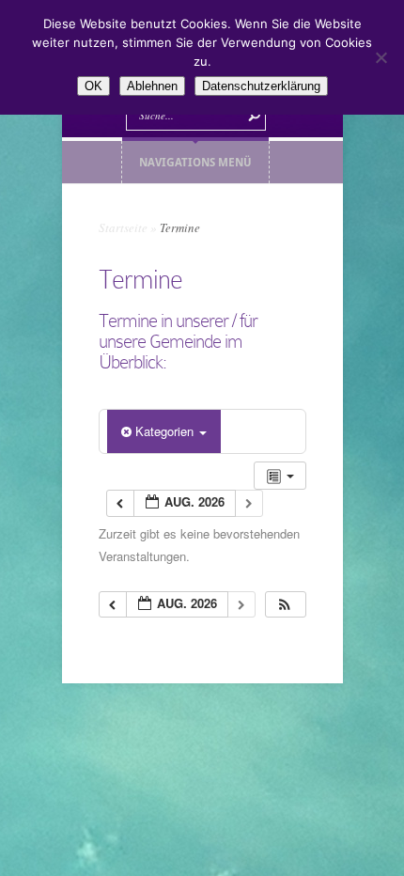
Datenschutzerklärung (261, 86)
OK (93, 86)
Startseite (123, 227)
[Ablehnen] (380, 57)
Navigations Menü (195, 162)
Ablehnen (152, 86)
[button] (284, 605)
